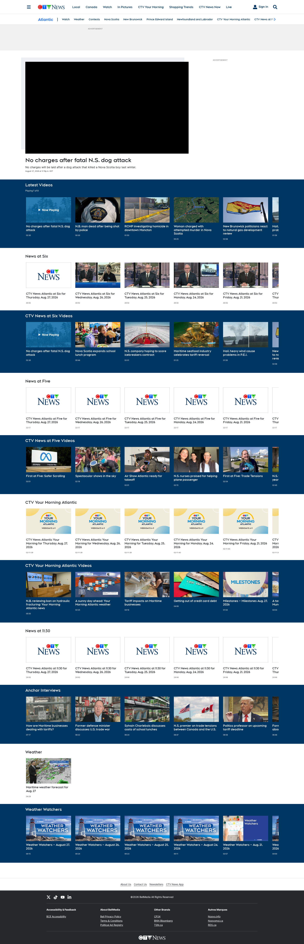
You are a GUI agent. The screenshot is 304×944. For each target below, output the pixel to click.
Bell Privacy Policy (110, 916)
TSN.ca (158, 924)
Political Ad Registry (111, 924)
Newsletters (156, 884)
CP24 (157, 916)
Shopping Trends (181, 7)
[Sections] (28, 7)
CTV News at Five (265, 19)
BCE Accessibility (56, 916)
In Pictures (125, 7)
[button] (272, 219)
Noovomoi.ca (215, 920)
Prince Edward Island (160, 19)
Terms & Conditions (111, 920)
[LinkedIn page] (70, 897)
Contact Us (140, 884)
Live (229, 7)
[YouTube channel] (63, 897)
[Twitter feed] (48, 897)
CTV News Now (209, 7)
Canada (91, 7)
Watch (107, 7)
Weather (79, 19)
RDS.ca (212, 924)
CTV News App (175, 884)
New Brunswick (132, 19)
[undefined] (48, 217)
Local (76, 7)
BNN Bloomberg (163, 920)
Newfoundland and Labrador (195, 19)
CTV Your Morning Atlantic (233, 19)
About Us (126, 884)
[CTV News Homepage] (51, 7)
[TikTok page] (55, 897)
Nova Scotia (111, 19)
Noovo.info (214, 916)
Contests (94, 19)
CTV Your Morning (151, 7)
